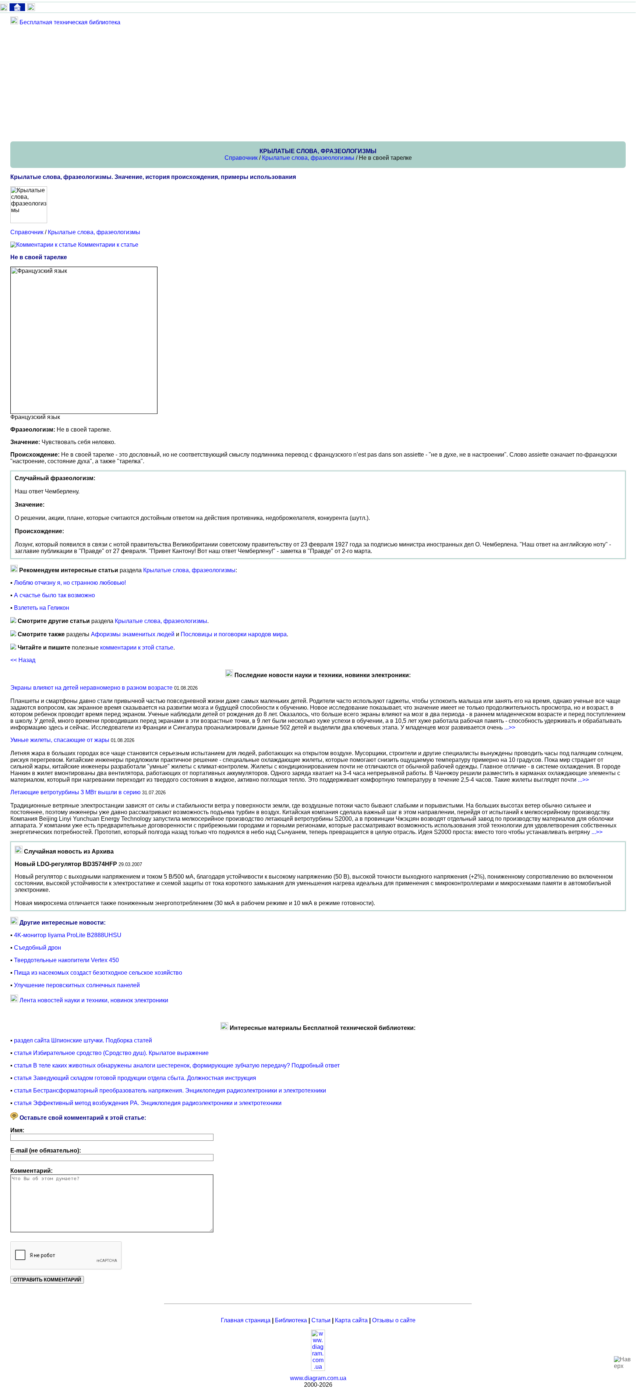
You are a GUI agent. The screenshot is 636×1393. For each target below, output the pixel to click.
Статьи (321, 1320)
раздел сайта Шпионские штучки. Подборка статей (83, 1040)
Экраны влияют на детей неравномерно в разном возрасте (91, 688)
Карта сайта (351, 1320)
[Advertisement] (231, 83)
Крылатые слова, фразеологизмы (308, 158)
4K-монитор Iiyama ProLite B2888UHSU (67, 935)
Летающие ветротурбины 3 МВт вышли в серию (75, 792)
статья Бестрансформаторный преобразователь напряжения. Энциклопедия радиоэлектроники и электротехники (170, 1090)
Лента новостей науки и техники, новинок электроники (94, 1000)
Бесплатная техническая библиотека (70, 22)
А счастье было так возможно (54, 595)
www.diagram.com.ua (318, 1378)
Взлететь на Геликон (41, 608)
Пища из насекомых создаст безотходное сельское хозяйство (98, 973)
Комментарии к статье (108, 245)
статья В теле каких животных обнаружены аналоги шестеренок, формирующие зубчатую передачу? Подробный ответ (177, 1065)
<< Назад (22, 660)
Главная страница (246, 1320)
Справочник (241, 158)
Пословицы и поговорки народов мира (234, 634)
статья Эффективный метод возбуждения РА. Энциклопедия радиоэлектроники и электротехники (148, 1103)
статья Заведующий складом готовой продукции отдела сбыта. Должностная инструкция (135, 1078)
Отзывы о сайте (394, 1320)
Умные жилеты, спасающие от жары (59, 740)
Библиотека (291, 1320)
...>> (509, 727)
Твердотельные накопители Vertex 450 (66, 960)
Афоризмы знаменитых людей (132, 634)
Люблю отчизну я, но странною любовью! (70, 583)
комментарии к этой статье (136, 647)
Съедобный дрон (37, 948)
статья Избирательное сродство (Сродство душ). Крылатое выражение (111, 1053)
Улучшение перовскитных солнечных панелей (77, 985)
